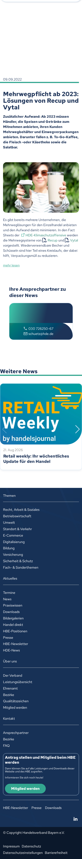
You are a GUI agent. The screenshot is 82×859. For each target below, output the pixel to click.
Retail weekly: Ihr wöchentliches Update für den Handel (36, 458)
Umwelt (9, 522)
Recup (53, 240)
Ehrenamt (10, 688)
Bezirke (8, 695)
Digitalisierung (14, 542)
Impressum (11, 846)
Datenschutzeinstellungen (23, 852)
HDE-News (11, 650)
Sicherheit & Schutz (18, 561)
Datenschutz (31, 846)
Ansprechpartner (16, 732)
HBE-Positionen (15, 631)
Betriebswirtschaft (17, 516)
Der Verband (12, 675)
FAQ (6, 745)
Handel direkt (13, 624)
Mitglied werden (15, 707)
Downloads (11, 612)
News (7, 599)
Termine (9, 592)
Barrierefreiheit (56, 852)
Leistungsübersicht (17, 682)
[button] (4, 429)
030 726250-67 (40, 328)
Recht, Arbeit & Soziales (21, 509)
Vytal (74, 240)
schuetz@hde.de (40, 334)
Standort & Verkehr (17, 529)
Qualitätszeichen (16, 701)
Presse (8, 637)
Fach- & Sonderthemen (20, 567)
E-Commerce (13, 535)
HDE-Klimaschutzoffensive (46, 235)
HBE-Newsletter (15, 644)
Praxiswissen (12, 605)
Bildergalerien (13, 618)
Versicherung (13, 554)
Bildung (8, 548)
